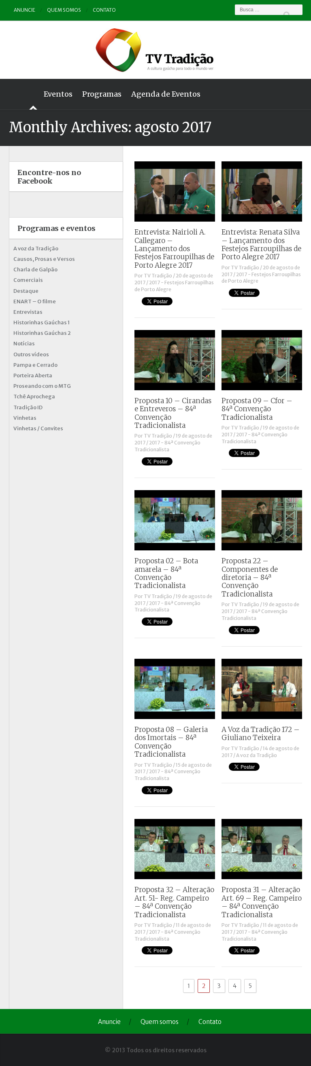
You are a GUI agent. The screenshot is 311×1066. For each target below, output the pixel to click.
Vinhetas (24, 418)
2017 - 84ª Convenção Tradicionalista (167, 446)
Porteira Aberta (32, 375)
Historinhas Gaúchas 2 (42, 333)
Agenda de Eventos (165, 94)
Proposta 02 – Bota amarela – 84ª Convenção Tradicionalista (166, 573)
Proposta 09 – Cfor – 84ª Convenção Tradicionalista (257, 409)
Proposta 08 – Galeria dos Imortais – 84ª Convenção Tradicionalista (171, 742)
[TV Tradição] (155, 48)
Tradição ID (28, 407)
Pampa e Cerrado (35, 365)
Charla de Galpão (35, 269)
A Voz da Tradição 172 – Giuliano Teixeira (261, 733)
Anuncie (24, 10)
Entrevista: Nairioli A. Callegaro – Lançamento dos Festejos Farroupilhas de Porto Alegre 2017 (174, 249)
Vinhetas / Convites (38, 428)
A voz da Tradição (256, 755)
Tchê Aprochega (34, 396)
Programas (101, 94)
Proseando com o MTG (42, 386)
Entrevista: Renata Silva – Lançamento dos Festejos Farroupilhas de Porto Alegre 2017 (261, 244)
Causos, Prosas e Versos (44, 259)
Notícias (24, 343)
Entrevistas (28, 312)
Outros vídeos (31, 354)
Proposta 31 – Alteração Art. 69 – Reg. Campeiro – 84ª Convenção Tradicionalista (262, 902)
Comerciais (28, 280)
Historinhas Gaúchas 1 (41, 322)
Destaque (25, 291)
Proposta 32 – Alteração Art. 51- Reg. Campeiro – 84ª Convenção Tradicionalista (174, 902)
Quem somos (64, 10)
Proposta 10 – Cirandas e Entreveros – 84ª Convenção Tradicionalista (172, 413)
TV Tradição (158, 276)
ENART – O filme (34, 301)
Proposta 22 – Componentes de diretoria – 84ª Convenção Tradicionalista (250, 577)
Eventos (58, 94)
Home (24, 94)
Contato (104, 10)
